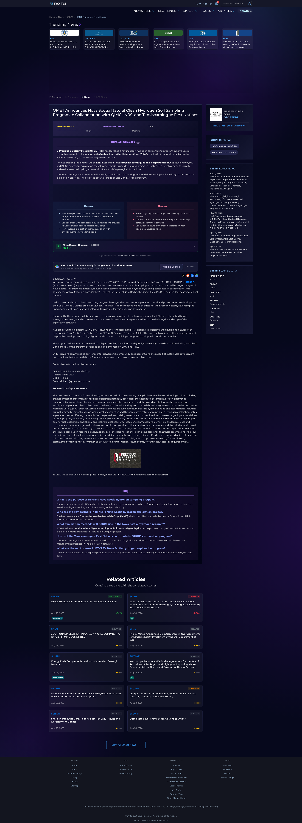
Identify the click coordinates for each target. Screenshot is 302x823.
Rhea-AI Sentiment (113, 126)
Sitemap (74, 786)
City (212, 325)
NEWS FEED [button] (142, 11)
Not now (189, 266)
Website (215, 309)
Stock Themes (176, 786)
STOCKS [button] (188, 11)
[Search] (250, 3)
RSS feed (227, 765)
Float (213, 284)
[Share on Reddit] (187, 275)
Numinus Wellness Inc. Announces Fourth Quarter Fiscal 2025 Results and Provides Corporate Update (86, 695)
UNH (225, 38)
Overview (57, 97)
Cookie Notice (125, 769)
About (75, 765)
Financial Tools (176, 794)
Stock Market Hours (176, 798)
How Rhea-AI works (126, 255)
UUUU (191, 38)
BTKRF (190, 282)
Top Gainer (115, 597)
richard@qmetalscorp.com (75, 381)
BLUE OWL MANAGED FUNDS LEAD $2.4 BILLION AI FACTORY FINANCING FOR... (97, 46)
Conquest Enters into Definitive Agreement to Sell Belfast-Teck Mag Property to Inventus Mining (163, 695)
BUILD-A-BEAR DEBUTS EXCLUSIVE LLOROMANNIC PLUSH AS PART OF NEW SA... (63, 46)
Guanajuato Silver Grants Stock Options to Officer (158, 718)
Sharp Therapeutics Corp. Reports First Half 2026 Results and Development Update (85, 720)
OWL (87, 38)
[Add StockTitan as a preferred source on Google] (196, 275)
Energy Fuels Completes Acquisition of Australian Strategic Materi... (202, 44)
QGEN (127, 38)
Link (212, 312)
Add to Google (227, 777)
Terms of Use (125, 765)
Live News (176, 790)
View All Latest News (124, 744)
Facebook (227, 769)
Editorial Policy (74, 773)
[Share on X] (183, 275)
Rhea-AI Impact (65, 126)
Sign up (207, 3)
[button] (138, 143)
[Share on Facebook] (191, 275)
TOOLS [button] (206, 11)
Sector (214, 300)
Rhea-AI (74, 781)
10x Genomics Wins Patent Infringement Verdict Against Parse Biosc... (131, 46)
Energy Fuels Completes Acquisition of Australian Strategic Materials (84, 663)
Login (197, 3)
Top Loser (194, 597)
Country (215, 317)
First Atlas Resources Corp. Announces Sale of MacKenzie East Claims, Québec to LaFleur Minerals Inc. (229, 238)
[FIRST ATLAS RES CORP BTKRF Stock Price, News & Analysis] (216, 114)
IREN (92, 38)
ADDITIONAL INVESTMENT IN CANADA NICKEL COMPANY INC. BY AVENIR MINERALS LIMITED (85, 635)
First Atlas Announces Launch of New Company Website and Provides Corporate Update (228, 252)
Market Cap (217, 276)
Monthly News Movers (176, 777)
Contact (74, 769)
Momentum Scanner (176, 781)
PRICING (245, 11)
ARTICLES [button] (225, 11)
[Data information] (236, 271)
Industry (215, 292)
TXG (121, 38)
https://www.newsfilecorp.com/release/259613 (143, 474)
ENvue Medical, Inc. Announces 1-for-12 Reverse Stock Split (84, 601)
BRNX (157, 38)
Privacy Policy (125, 773)
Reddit (227, 773)
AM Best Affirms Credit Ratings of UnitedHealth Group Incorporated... (236, 44)
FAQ (75, 777)
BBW (52, 38)
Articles (176, 765)
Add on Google (171, 267)
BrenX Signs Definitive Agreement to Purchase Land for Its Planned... (167, 44)
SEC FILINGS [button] (167, 11)
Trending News (63, 24)
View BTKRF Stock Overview (229, 125)
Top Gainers (176, 769)
